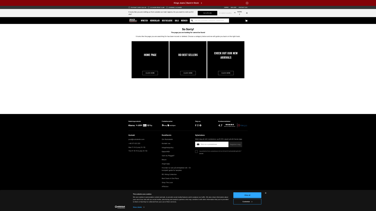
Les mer (201, 153)
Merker (184, 20)
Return (164, 160)
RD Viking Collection (169, 174)
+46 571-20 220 (134, 143)
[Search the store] (193, 20)
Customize (246, 201)
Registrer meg (235, 144)
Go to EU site (207, 13)
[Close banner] (265, 193)
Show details (137, 207)
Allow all (247, 195)
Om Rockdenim (167, 139)
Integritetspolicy (168, 147)
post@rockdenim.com (136, 139)
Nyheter (144, 20)
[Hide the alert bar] (247, 2)
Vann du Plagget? (168, 156)
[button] (233, 125)
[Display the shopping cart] (246, 20)
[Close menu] (246, 13)
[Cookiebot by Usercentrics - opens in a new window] (120, 207)
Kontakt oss (243, 7)
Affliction (165, 186)
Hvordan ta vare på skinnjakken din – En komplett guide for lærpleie (176, 169)
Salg (177, 20)
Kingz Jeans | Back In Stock (186, 3)
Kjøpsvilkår (166, 151)
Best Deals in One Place (170, 178)
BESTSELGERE (167, 20)
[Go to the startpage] (133, 20)
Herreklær (155, 20)
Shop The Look (167, 182)
